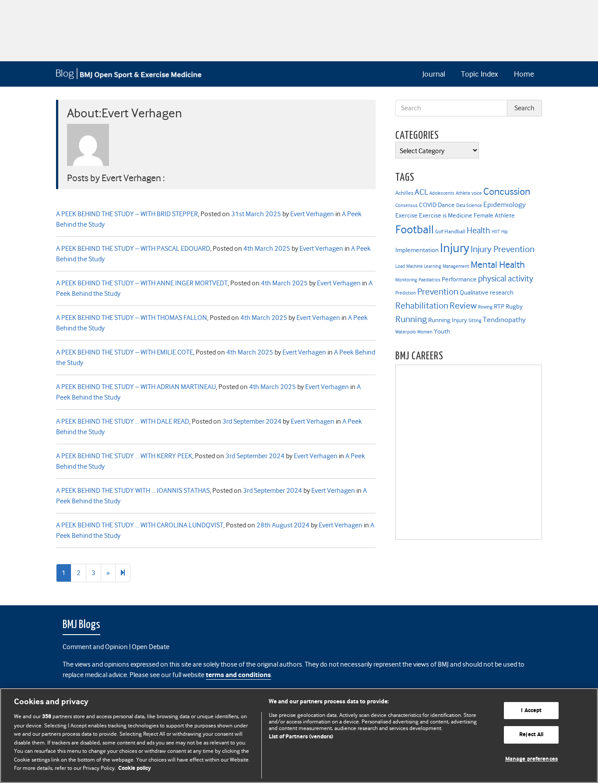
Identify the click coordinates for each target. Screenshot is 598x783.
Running (411, 319)
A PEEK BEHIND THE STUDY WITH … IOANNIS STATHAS (133, 491)
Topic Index (479, 74)
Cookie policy (134, 768)
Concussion (506, 191)
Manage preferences (531, 759)
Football (414, 229)
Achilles (404, 193)
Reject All (531, 734)
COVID (427, 205)
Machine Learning (423, 266)
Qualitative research (487, 292)
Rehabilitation (421, 305)
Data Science (469, 205)
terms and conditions (238, 675)
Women (425, 332)
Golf (439, 232)
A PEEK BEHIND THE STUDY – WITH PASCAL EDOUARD (133, 249)
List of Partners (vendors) (301, 737)
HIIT (496, 232)
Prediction (405, 293)
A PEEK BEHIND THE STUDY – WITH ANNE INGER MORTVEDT (142, 283)
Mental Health (498, 264)
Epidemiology (504, 204)
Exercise (406, 215)
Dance (446, 205)
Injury (454, 248)
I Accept (531, 710)
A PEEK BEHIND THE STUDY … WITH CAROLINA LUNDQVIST (139, 525)
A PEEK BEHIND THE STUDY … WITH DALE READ (122, 421)
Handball (454, 231)
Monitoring (406, 280)
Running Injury (447, 320)
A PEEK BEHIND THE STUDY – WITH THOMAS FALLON (131, 318)
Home (524, 74)
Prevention (437, 291)
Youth (442, 331)
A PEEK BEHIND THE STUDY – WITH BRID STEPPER (127, 214)
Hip (504, 232)
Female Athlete (494, 215)
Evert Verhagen (312, 214)
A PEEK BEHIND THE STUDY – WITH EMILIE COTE (124, 352)
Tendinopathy (504, 320)
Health (478, 230)
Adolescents (441, 193)
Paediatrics (429, 280)
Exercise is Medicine (445, 215)
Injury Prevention (503, 249)
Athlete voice (469, 193)
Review (463, 305)
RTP (499, 306)
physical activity (505, 279)
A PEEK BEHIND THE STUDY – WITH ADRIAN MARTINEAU (136, 387)
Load (400, 266)
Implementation (417, 250)
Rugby (514, 306)
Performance (459, 279)
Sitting (475, 320)
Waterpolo (405, 332)
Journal (433, 74)
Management (456, 266)
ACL (421, 192)
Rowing (485, 307)
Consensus (406, 205)
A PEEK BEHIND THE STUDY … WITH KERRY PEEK (124, 456)
